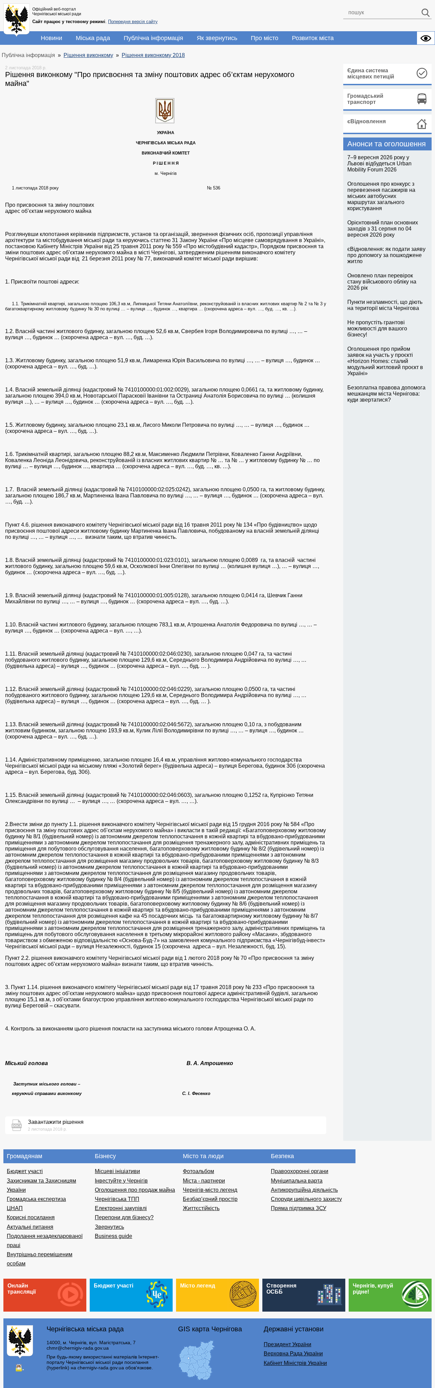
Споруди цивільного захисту (306, 1199)
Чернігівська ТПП (117, 1199)
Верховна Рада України (293, 1353)
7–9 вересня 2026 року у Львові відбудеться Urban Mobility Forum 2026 (379, 163)
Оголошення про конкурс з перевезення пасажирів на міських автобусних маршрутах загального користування (381, 196)
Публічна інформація (153, 38)
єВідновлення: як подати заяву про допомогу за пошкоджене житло (386, 255)
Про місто (264, 38)
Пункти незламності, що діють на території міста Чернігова (384, 305)
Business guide (113, 1236)
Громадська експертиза (36, 1199)
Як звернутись (217, 38)
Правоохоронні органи (299, 1171)
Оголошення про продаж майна (135, 1190)
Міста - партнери (204, 1181)
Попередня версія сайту (133, 21)
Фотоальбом (198, 1171)
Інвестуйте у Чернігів (121, 1181)
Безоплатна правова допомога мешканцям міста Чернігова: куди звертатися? (386, 394)
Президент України (287, 1344)
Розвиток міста (313, 38)
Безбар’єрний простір (210, 1199)
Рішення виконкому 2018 (153, 55)
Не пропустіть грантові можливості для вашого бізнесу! (377, 328)
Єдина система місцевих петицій (370, 73)
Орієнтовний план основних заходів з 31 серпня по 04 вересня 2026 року (382, 229)
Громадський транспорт (365, 99)
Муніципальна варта (297, 1181)
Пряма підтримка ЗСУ (298, 1208)
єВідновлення (366, 121)
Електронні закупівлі (121, 1208)
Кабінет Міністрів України (295, 1363)
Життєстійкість (201, 1208)
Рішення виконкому (88, 55)
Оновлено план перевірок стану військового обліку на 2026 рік (381, 282)
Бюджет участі (25, 1171)
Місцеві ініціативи (117, 1171)
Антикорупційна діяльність (304, 1190)
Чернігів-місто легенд (210, 1190)
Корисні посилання (31, 1217)
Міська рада (93, 38)
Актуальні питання (30, 1227)
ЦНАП (15, 1208)
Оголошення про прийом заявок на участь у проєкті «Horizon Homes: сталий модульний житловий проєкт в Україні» (385, 361)
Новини (51, 38)
